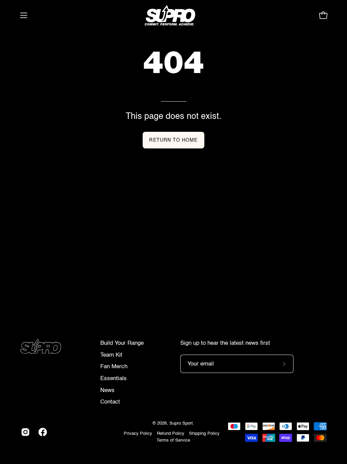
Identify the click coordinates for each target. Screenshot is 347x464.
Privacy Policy (138, 433)
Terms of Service (173, 440)
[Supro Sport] (173, 15)
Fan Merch (113, 367)
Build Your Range (122, 343)
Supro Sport (181, 423)
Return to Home (173, 140)
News (107, 390)
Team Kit (111, 355)
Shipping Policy (204, 433)
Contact (110, 402)
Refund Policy (170, 433)
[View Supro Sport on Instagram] (24, 432)
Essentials (113, 378)
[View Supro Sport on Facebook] (42, 432)
